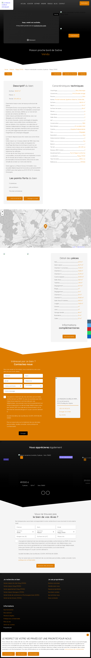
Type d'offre (19, 531)
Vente (6, 69)
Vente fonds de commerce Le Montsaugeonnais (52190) (21, 595)
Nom (26, 376)
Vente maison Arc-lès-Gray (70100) (15, 583)
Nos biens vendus (53, 592)
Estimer (37, 3)
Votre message (10, 391)
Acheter (30, 3)
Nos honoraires (8, 610)
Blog (55, 3)
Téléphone (28, 381)
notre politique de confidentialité (74, 649)
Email (6, 381)
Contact (62, 3)
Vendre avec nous (54, 586)
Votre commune (10, 386)
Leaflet (74, 247)
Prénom (7, 376)
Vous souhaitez (28, 385)
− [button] (2, 214)
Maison (12, 69)
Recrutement (8, 613)
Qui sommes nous (54, 595)
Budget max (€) (22, 536)
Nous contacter (53, 598)
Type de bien (40, 531)
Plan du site (7, 622)
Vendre (43, 3)
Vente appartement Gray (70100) (14, 589)
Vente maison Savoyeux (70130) (14, 592)
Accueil (23, 3)
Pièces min (61, 536)
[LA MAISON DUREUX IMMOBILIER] (6, 3)
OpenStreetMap (81, 247)
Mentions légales (9, 616)
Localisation (60, 531)
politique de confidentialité (27, 560)
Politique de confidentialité (12, 618)
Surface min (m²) (42, 536)
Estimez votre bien (54, 583)
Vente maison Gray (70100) (12, 586)
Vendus (50, 3)
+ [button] (2, 212)
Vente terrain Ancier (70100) (13, 598)
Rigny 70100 (19, 69)
